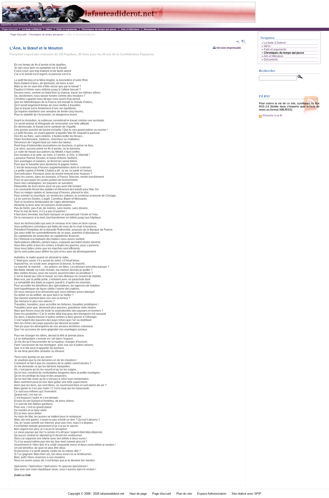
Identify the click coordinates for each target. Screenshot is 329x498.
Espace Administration (211, 493)
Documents (271, 59)
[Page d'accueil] (128, 22)
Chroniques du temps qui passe (46, 34)
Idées (267, 46)
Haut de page (138, 493)
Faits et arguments (275, 49)
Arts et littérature (273, 56)
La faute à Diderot (275, 42)
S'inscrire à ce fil (272, 115)
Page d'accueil (9, 29)
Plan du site (184, 493)
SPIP (257, 493)
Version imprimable (228, 47)
